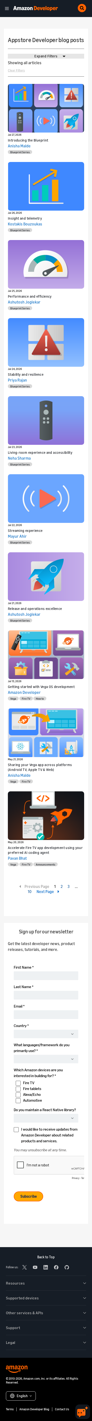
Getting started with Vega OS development (41, 687)
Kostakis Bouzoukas (25, 224)
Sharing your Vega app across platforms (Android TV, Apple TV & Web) (40, 767)
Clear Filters (16, 70)
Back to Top (46, 1257)
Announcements (45, 864)
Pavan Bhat (17, 858)
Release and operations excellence (35, 609)
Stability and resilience (25, 374)
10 (30, 891)
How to (40, 698)
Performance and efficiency (30, 296)
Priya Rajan (17, 380)
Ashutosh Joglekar (24, 302)
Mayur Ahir (17, 536)
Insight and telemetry (25, 218)
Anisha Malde (19, 145)
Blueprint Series (20, 152)
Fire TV (26, 698)
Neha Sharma (19, 458)
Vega (13, 698)
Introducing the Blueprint (28, 140)
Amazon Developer (24, 692)
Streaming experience (25, 530)
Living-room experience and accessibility (40, 452)
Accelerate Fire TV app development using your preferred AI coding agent (45, 850)
